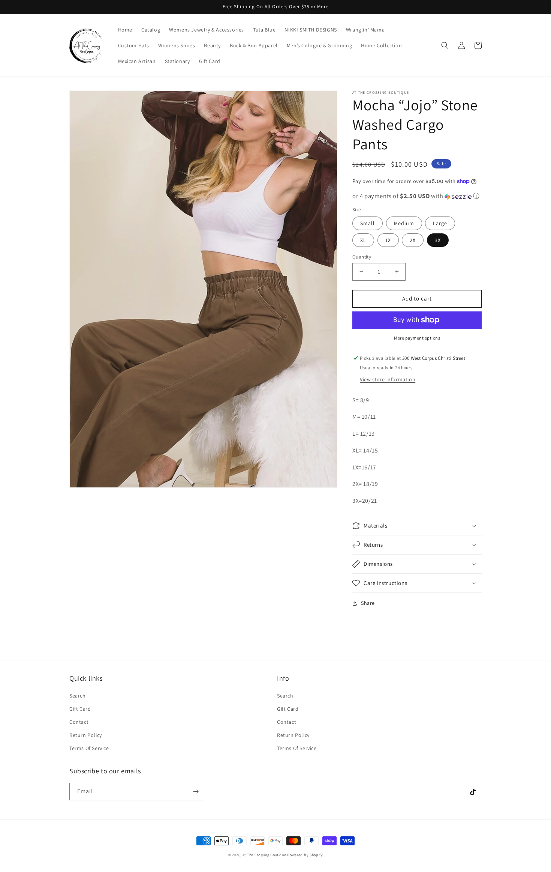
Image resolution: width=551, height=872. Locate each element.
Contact (78, 722)
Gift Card (80, 708)
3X (438, 240)
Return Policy (85, 735)
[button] (445, 45)
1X (388, 240)
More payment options (417, 338)
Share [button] (368, 603)
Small (367, 223)
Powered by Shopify (305, 854)
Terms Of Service (89, 748)
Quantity (361, 257)
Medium (404, 223)
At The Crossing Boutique (264, 854)
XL (363, 240)
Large (440, 223)
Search (77, 695)
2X (413, 240)
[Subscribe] (195, 791)
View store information (387, 379)
